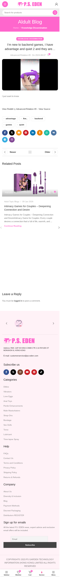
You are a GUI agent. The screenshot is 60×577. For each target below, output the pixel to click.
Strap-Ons (8, 415)
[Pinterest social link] (26, 133)
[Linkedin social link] (33, 133)
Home (16, 28)
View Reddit (7, 109)
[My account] (56, 4)
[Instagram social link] (20, 372)
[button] (6, 323)
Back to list (30, 152)
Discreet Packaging (12, 510)
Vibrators (7, 392)
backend (39, 119)
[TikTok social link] (41, 372)
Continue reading (12, 226)
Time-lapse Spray (11, 439)
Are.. (25, 119)
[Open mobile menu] (5, 4)
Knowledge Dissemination (34, 28)
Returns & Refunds (11, 477)
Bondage (7, 420)
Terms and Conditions (13, 463)
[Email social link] (19, 133)
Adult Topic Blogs (11, 201)
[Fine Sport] (41, 323)
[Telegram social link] (5, 139)
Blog (5, 501)
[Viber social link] (12, 139)
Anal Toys (7, 401)
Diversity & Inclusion (12, 496)
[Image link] (19, 340)
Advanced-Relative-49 (20, 55)
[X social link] (12, 133)
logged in (18, 301)
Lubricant (7, 434)
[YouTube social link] (27, 372)
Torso (5, 430)
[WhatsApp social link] (47, 133)
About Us (7, 491)
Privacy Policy (9, 468)
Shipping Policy (10, 472)
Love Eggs (8, 396)
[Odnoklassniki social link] (40, 133)
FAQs (5, 453)
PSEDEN (9, 192)
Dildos (6, 387)
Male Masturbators (11, 411)
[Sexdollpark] (19, 323)
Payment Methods (11, 506)
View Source (44, 109)
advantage (11, 119)
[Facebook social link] (5, 133)
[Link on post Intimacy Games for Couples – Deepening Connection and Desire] (30, 183)
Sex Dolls (7, 425)
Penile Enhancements (13, 406)
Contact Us (8, 458)
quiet (21, 125)
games (9, 125)
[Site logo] (30, 4)
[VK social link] (54, 133)
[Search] (55, 12)
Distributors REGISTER (13, 515)
